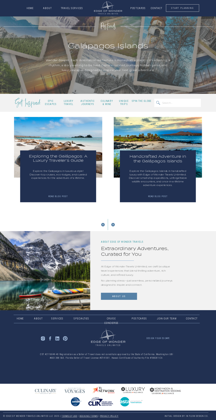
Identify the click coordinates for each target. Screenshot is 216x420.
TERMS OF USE (69, 416)
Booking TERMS (89, 416)
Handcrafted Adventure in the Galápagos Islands (158, 158)
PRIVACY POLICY (109, 416)
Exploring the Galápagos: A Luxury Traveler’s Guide (58, 158)
